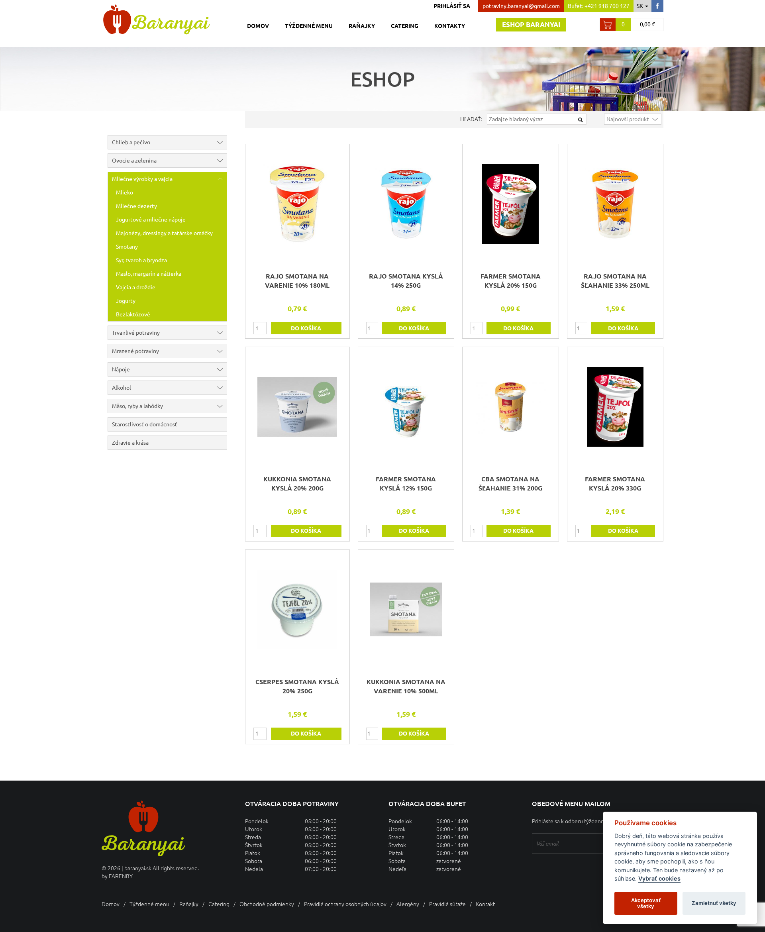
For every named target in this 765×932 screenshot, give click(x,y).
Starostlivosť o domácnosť (144, 424)
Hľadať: (471, 119)
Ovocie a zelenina (134, 160)
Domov (258, 26)
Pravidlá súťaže (447, 904)
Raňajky (362, 26)
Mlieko (124, 192)
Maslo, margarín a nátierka (148, 274)
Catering (404, 26)
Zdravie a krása (130, 443)
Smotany (127, 246)
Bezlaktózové (133, 314)
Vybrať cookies (659, 878)
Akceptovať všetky (646, 903)
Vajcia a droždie (135, 287)
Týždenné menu (309, 26)
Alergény (407, 904)
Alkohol (121, 388)
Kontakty (449, 26)
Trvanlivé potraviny (136, 333)
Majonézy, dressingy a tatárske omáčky (164, 233)
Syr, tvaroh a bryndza (141, 260)
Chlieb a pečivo (131, 142)
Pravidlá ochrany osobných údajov (345, 904)
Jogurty (125, 301)
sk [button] (640, 6)
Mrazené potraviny (135, 351)
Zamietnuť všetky (714, 903)
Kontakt (485, 904)
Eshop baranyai (531, 24)
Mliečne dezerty (136, 206)
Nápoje (121, 369)
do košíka (306, 328)
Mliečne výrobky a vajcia (142, 179)
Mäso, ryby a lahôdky (137, 406)
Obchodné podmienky (266, 904)
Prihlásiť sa (452, 6)
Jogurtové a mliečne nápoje (151, 219)
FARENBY (121, 876)
